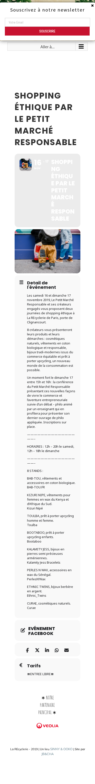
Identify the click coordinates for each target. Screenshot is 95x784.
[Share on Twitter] (37, 649)
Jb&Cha (47, 754)
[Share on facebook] (27, 649)
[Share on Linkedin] (47, 649)
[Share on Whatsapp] (56, 649)
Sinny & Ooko (61, 749)
